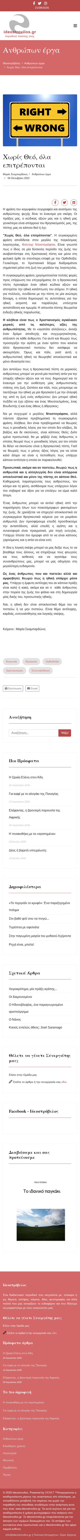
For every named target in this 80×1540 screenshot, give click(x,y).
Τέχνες (7, 1474)
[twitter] (39, 3)
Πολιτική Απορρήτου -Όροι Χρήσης (55, 1534)
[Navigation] (75, 25)
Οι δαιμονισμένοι (20, 996)
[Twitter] (64, 202)
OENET (50, 1492)
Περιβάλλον (10, 1467)
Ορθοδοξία (52, 661)
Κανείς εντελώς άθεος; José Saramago (35, 1027)
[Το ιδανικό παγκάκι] (40, 1206)
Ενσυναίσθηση (41, 670)
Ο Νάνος (15, 1019)
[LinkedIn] (73, 202)
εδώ (64, 1081)
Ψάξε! (65, 733)
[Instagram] (45, 3)
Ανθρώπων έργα (41, 174)
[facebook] (34, 3)
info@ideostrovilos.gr (18, 1534)
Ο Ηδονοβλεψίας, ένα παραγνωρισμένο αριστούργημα (36, 1008)
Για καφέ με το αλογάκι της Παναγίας (33, 797)
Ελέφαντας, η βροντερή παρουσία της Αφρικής (34, 818)
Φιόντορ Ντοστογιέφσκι (38, 244)
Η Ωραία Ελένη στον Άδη (26, 781)
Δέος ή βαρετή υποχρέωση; (28, 854)
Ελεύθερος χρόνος (14, 1446)
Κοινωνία (11, 661)
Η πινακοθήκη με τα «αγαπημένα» (32, 837)
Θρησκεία (31, 661)
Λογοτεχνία (9, 1453)
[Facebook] (55, 202)
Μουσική (8, 1460)
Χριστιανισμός (14, 670)
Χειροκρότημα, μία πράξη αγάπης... (33, 989)
